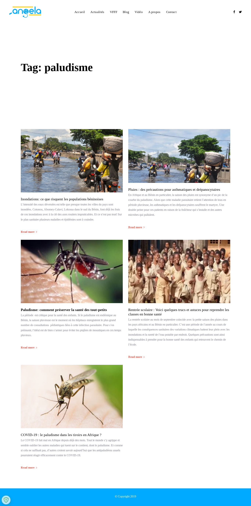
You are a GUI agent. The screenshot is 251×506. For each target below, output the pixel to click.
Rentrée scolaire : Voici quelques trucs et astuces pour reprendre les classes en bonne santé (178, 312)
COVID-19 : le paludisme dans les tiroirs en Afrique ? (61, 435)
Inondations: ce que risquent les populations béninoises (62, 199)
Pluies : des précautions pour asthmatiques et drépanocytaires (174, 189)
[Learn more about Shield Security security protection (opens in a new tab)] (6, 500)
